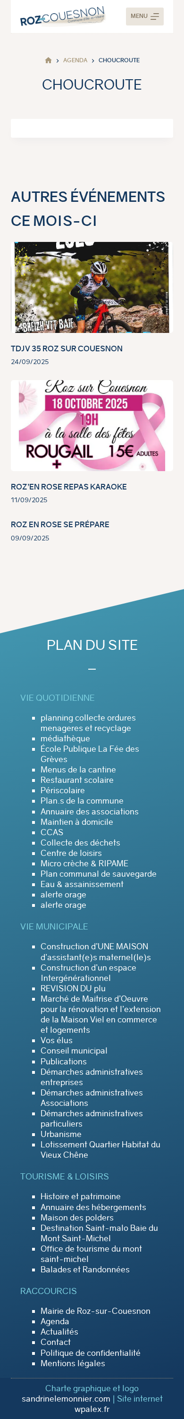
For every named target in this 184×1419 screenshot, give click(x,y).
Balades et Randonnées (85, 1269)
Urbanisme (61, 1134)
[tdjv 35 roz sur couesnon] (92, 287)
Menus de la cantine (78, 769)
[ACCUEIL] (48, 60)
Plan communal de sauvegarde (99, 874)
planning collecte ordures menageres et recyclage (88, 723)
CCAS (52, 832)
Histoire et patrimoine (81, 1196)
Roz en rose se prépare (60, 525)
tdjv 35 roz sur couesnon (67, 349)
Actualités (59, 1332)
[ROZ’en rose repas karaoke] (92, 425)
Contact (56, 1342)
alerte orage (63, 894)
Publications (64, 1061)
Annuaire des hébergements (93, 1207)
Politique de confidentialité (91, 1353)
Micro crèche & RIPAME (84, 863)
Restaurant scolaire (77, 780)
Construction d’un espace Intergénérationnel (88, 973)
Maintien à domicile (77, 822)
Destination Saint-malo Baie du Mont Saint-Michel (99, 1233)
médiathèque (65, 738)
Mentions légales (73, 1363)
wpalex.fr (92, 1409)
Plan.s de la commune (82, 801)
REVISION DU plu (73, 988)
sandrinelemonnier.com (66, 1399)
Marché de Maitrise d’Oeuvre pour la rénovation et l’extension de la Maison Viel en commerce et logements (101, 1014)
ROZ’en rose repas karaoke (69, 487)
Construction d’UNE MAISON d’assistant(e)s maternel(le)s (96, 951)
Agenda (55, 1321)
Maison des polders (77, 1217)
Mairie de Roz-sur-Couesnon (96, 1311)
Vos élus (57, 1040)
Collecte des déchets (80, 843)
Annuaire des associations (90, 811)
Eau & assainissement (82, 884)
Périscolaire (63, 790)
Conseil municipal (74, 1051)
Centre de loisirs (71, 853)
